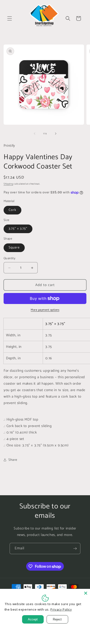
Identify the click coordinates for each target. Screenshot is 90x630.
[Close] (85, 593)
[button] (9, 18)
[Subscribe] (75, 548)
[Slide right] (55, 133)
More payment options (45, 310)
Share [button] (12, 460)
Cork (12, 210)
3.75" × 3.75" (18, 228)
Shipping (8, 184)
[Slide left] (34, 133)
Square (14, 247)
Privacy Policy (61, 609)
